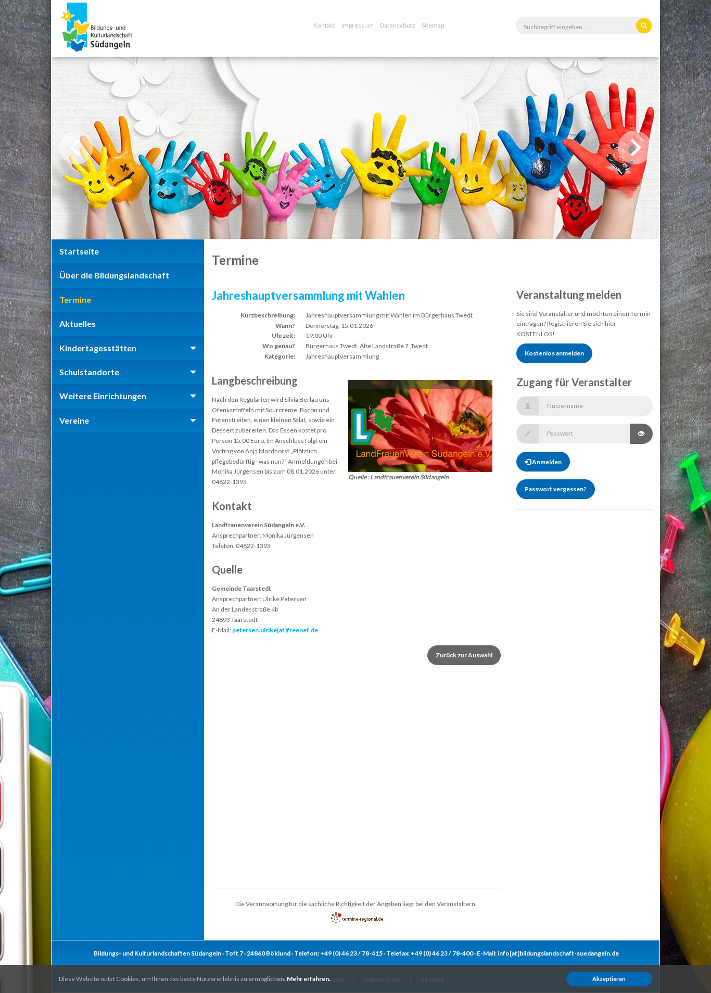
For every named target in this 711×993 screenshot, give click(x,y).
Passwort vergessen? (556, 489)
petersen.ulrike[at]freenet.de (275, 630)
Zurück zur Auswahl (464, 655)
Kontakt (324, 25)
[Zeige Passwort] (641, 434)
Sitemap (433, 25)
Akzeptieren (609, 978)
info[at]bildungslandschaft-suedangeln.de (558, 953)
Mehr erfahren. (309, 979)
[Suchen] (644, 25)
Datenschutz (397, 25)
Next (635, 147)
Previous (76, 147)
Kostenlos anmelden (554, 353)
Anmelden (546, 462)
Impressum (357, 25)
